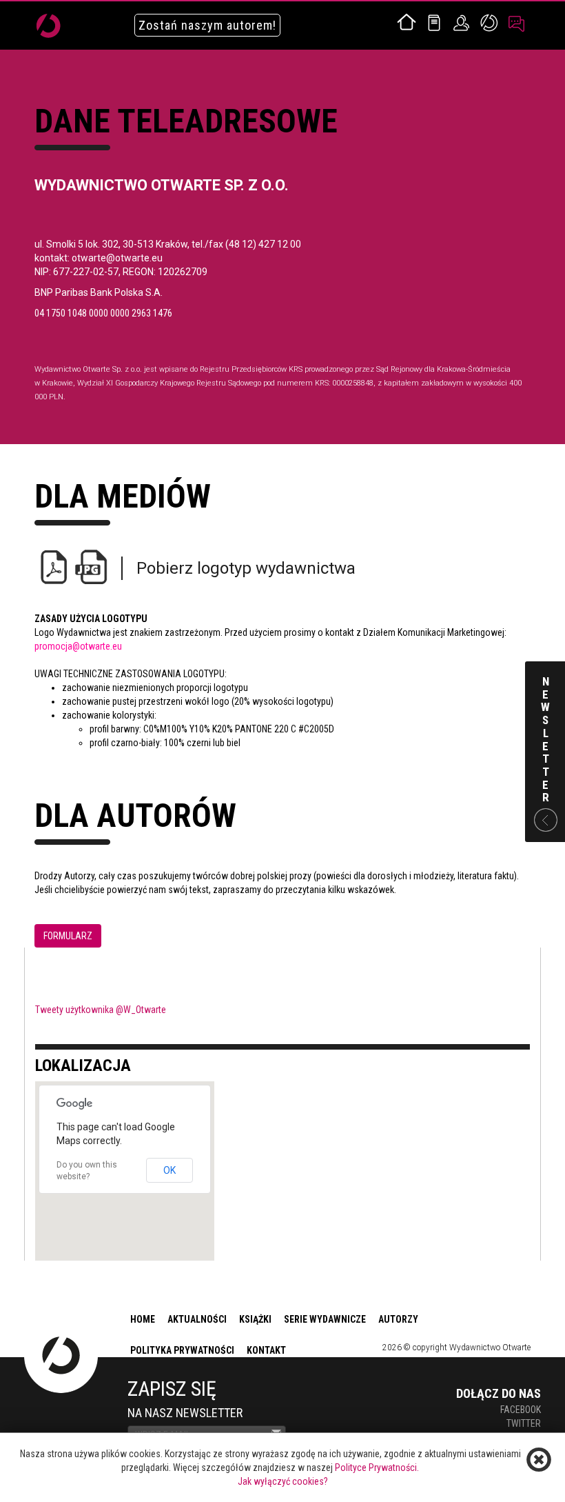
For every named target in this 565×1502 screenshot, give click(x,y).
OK (169, 1170)
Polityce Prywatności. (377, 1467)
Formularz (67, 935)
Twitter (523, 1423)
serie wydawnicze (325, 1319)
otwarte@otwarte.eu (117, 257)
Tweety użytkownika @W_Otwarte (100, 1009)
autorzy (398, 1319)
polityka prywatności (182, 1350)
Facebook (520, 1409)
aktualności (197, 1319)
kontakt (266, 1350)
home (142, 1319)
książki (255, 1319)
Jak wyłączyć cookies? (283, 1481)
